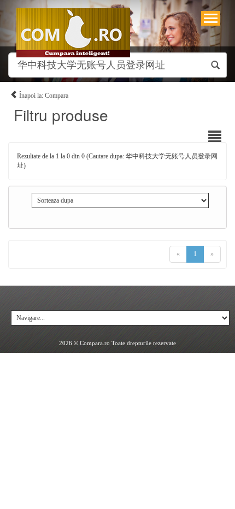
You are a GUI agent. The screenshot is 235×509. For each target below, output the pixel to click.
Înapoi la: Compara (42, 95)
